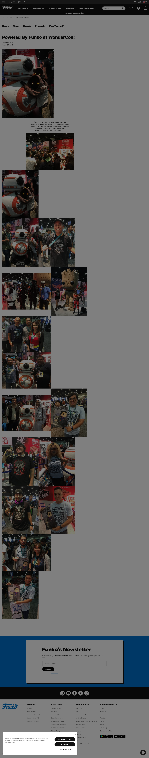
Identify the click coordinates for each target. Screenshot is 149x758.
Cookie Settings (65, 749)
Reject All (65, 744)
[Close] (75, 734)
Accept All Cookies (65, 739)
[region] (40, 743)
